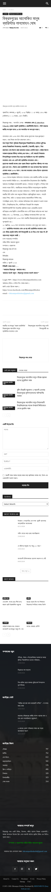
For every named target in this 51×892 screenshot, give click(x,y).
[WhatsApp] (31, 33)
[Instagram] (22, 869)
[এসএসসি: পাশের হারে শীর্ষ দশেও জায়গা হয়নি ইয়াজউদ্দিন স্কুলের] (14, 592)
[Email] (43, 33)
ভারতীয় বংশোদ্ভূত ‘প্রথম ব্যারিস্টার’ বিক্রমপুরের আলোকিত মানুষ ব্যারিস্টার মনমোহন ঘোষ (14, 328)
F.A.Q (32, 879)
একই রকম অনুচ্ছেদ (10, 370)
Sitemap (22, 882)
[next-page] (8, 415)
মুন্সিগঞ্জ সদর (5, 598)
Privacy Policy (41, 879)
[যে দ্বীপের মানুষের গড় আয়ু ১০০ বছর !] (9, 549)
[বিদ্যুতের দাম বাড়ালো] (9, 673)
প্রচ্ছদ (4, 10)
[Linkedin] (37, 33)
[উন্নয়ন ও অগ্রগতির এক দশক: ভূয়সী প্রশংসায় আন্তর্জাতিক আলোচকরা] (9, 524)
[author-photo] (25, 354)
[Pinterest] (25, 33)
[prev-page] (4, 415)
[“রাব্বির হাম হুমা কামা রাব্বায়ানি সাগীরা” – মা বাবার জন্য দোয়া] (9, 706)
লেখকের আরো (23, 370)
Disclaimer (24, 879)
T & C (29, 882)
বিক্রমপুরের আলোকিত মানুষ (16, 14)
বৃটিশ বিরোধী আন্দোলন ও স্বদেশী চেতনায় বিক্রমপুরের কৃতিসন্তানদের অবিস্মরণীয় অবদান (31, 393)
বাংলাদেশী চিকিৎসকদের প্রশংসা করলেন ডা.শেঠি (32, 558)
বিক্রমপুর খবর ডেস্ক (14, 28)
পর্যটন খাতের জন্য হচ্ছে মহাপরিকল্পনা (28, 533)
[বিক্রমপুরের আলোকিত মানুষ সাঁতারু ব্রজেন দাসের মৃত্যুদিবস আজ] (9, 380)
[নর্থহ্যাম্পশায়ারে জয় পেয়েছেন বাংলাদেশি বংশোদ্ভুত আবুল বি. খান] (14, 616)
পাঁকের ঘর (29, 623)
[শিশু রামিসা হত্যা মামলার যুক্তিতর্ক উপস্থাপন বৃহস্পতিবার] (9, 685)
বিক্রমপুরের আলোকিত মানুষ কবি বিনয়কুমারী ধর (38, 327)
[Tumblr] (29, 869)
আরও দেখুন (24, 571)
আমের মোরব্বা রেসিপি (33, 626)
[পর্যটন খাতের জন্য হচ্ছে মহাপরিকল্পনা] (9, 536)
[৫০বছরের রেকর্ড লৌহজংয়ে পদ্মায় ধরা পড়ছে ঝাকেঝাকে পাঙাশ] (9, 731)
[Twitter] (19, 33)
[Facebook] (13, 33)
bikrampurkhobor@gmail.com (21, 293)
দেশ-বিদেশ (11, 10)
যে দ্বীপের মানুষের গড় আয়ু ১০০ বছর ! (29, 546)
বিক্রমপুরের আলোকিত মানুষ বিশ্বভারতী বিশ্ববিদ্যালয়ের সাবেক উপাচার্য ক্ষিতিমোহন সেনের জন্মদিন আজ (31, 405)
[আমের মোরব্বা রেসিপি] (38, 616)
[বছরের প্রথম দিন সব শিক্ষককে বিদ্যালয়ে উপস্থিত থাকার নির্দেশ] (38, 592)
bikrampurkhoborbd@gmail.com (35, 851)
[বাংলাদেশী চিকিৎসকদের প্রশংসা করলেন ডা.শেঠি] (9, 561)
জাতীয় (28, 598)
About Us (6, 879)
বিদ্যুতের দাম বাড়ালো (24, 670)
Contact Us (15, 879)
